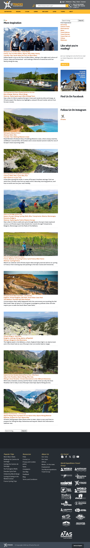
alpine (23, 338)
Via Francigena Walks (11, 469)
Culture (6, 176)
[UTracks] (13, 4)
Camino (36, 11)
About (71, 11)
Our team (45, 459)
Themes (63, 11)
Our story (45, 457)
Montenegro (52, 216)
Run (26, 176)
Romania (7, 218)
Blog (74, 2)
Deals (78, 2)
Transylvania (37, 216)
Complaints (26, 469)
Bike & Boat (45, 11)
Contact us (26, 459)
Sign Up (64, 64)
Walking (18, 11)
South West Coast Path (35, 297)
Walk (33, 53)
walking (12, 338)
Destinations (8, 11)
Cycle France (31, 259)
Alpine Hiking (21, 377)
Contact (83, 2)
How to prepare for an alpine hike (24, 415)
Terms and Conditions (30, 479)
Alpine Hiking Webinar (43, 415)
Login (63, 2)
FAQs (24, 457)
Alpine (54, 11)
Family (37, 53)
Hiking (16, 216)
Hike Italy (30, 377)
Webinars (69, 2)
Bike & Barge (8, 94)
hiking (18, 338)
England (6, 297)
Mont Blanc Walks (9, 457)
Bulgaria (13, 218)
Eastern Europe (9, 216)
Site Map (25, 472)
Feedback (26, 474)
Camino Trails (65, 27)
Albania (6, 135)
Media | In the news (48, 464)
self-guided (29, 338)
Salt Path (24, 297)
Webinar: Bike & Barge (20, 94)
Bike (23, 176)
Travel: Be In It (65, 36)
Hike (29, 53)
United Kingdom (15, 297)
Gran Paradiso (12, 377)
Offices (44, 462)
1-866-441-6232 (79, 6)
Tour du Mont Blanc (15, 53)
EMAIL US (76, 7)
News (62, 30)
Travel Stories (65, 34)
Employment (46, 467)
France (6, 53)
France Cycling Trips (10, 481)
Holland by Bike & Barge (12, 474)
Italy (5, 377)
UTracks (63, 119)
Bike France (40, 259)
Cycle (19, 176)
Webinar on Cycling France (18, 259)
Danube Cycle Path (10, 471)
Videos (63, 38)
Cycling (27, 11)
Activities (64, 25)
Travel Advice (65, 32)
